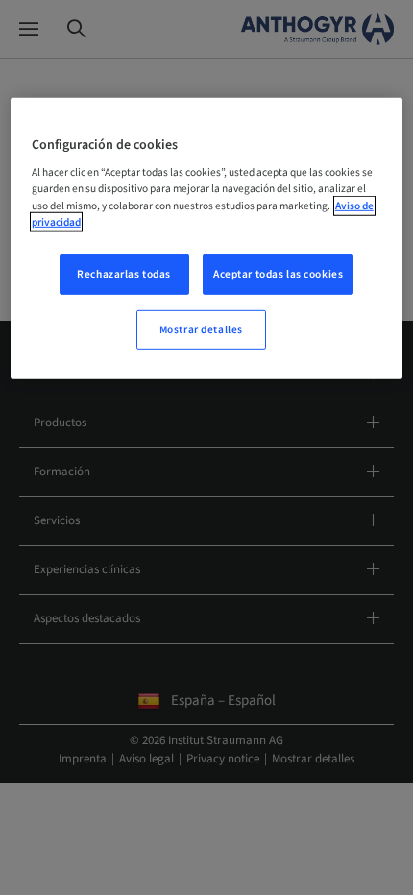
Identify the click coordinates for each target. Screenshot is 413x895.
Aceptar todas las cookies (278, 273)
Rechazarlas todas (124, 273)
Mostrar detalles (201, 329)
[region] (207, 239)
